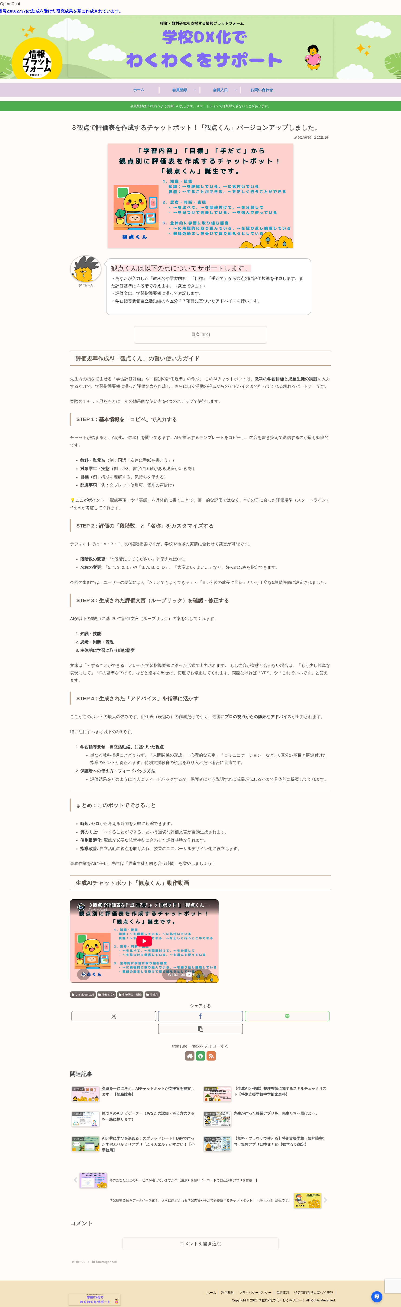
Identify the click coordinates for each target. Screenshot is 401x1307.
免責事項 (282, 1292)
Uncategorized (84, 994)
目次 (195, 334)
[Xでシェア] (113, 1016)
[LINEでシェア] (287, 1016)
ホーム (211, 1292)
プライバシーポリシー (255, 1292)
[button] (200, 1029)
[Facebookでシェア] (200, 1016)
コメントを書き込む (200, 1243)
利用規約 (227, 1292)
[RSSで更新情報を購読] (211, 1056)
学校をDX (108, 994)
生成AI (154, 994)
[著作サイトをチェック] (189, 1056)
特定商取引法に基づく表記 (313, 1292)
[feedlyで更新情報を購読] (200, 1056)
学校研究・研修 (132, 994)
